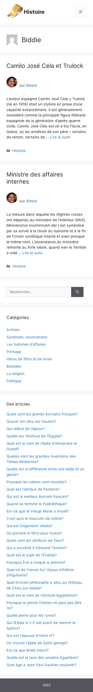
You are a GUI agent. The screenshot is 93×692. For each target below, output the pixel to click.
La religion (15, 374)
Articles (13, 330)
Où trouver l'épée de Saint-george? (37, 643)
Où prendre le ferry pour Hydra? (34, 533)
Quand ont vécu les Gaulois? (31, 421)
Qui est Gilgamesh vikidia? (29, 526)
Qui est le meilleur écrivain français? (37, 496)
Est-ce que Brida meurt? (27, 650)
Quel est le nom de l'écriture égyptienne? (42, 595)
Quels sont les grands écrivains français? (42, 414)
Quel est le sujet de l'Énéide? (31, 555)
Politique (13, 381)
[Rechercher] (77, 292)
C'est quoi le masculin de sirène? (35, 518)
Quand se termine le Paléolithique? (36, 504)
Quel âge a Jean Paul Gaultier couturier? (41, 665)
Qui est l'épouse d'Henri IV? (30, 635)
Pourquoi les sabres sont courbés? (36, 482)
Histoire (34, 12)
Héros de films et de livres (29, 359)
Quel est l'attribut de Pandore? (33, 489)
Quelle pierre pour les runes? (31, 615)
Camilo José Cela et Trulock (44, 65)
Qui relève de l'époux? (25, 429)
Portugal (13, 352)
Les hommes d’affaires (26, 344)
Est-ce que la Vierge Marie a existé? (37, 511)
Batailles (13, 366)
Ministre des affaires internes (34, 178)
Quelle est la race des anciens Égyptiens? (42, 657)
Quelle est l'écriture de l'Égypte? (34, 436)
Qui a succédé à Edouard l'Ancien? (36, 548)
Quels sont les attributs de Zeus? (35, 540)
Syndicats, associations (26, 337)
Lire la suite (60, 137)
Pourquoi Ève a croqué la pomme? (36, 562)
